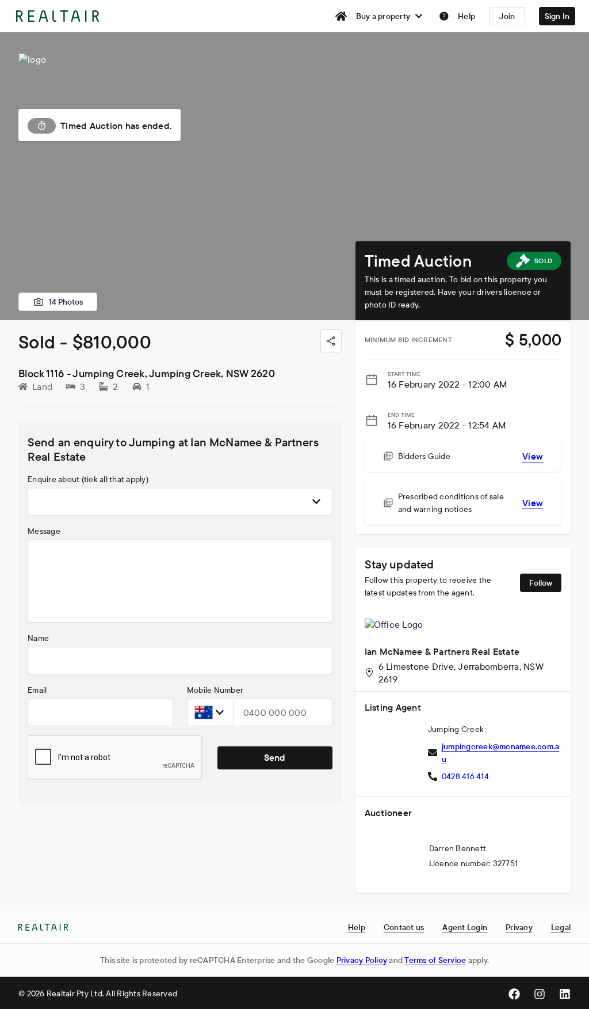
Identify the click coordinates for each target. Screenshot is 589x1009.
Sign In (557, 16)
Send (274, 757)
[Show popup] (316, 501)
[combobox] (180, 501)
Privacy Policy (362, 960)
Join (507, 16)
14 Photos (66, 302)
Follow (540, 583)
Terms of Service (435, 960)
